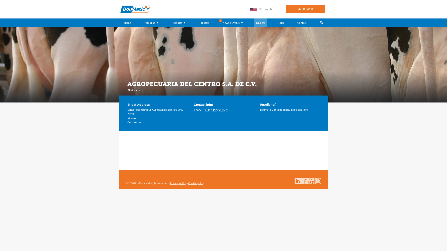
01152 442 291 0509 (216, 110)
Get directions (135, 122)
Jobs (281, 22)
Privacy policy (178, 183)
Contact (301, 22)
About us (150, 22)
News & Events (231, 22)
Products (177, 22)
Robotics (204, 22)
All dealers (133, 90)
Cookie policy (196, 183)
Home (127, 22)
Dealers (260, 22)
